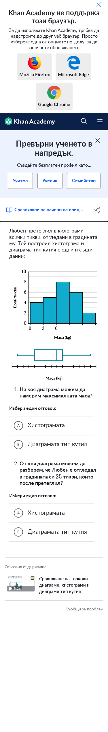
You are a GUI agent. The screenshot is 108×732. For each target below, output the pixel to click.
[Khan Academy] (27, 121)
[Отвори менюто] (99, 121)
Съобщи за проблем (84, 609)
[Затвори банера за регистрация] (97, 140)
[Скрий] (98, 4)
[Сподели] (97, 210)
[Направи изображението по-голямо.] (54, 303)
